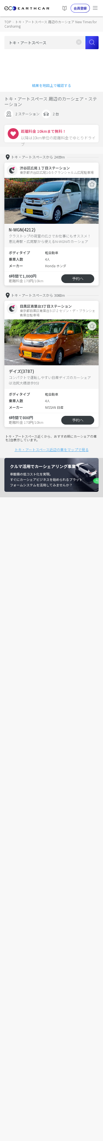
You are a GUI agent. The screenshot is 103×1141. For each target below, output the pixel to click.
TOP (7, 21)
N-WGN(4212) (22, 230)
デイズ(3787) (21, 371)
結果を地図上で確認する (51, 85)
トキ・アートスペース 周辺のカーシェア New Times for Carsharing (50, 23)
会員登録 (80, 8)
